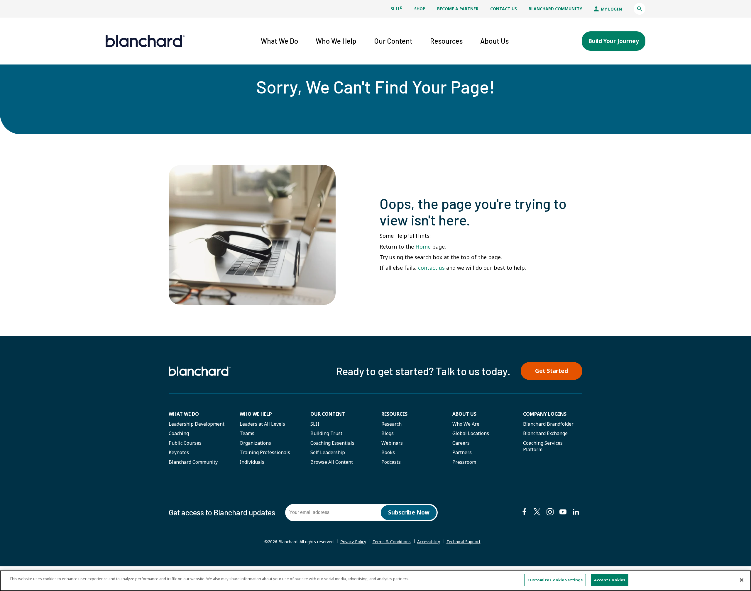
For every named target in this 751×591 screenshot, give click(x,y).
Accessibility (428, 541)
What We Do (184, 414)
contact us (431, 267)
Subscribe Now (408, 512)
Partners (462, 452)
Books (388, 452)
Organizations (255, 443)
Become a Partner (457, 8)
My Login (611, 9)
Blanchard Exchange (545, 433)
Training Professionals (265, 452)
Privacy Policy (353, 541)
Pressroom (464, 462)
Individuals (252, 462)
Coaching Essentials (332, 443)
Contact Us (503, 8)
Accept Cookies (609, 579)
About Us (464, 414)
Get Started (551, 371)
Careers (461, 443)
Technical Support (463, 542)
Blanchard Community (555, 8)
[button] (639, 9)
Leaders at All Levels (262, 424)
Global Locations (470, 433)
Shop (419, 8)
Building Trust (326, 433)
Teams (247, 433)
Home (423, 246)
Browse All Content (331, 462)
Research (391, 424)
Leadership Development (196, 424)
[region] (375, 580)
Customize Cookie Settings (555, 579)
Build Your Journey (613, 41)
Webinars (392, 443)
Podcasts (391, 462)
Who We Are (465, 424)
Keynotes (179, 452)
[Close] (741, 579)
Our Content (327, 414)
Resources (394, 414)
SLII (396, 8)
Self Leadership (327, 452)
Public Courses (185, 443)
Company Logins (544, 414)
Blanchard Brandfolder (548, 424)
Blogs (387, 433)
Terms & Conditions (392, 541)
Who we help (256, 414)
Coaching (179, 433)
